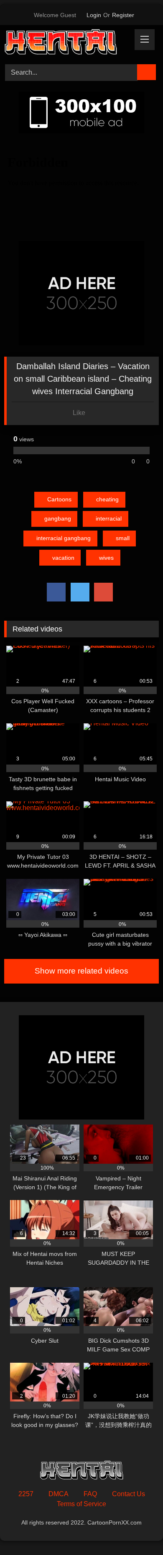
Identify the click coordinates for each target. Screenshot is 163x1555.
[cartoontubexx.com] (67, 43)
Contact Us (128, 1493)
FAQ (90, 1493)
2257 (25, 1493)
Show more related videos (81, 970)
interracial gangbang (63, 538)
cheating (107, 499)
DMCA (58, 1493)
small (123, 538)
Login (94, 15)
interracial (109, 518)
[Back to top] (138, 1530)
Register (123, 15)
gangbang (57, 518)
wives (106, 557)
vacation (63, 557)
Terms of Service (81, 1503)
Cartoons (59, 499)
